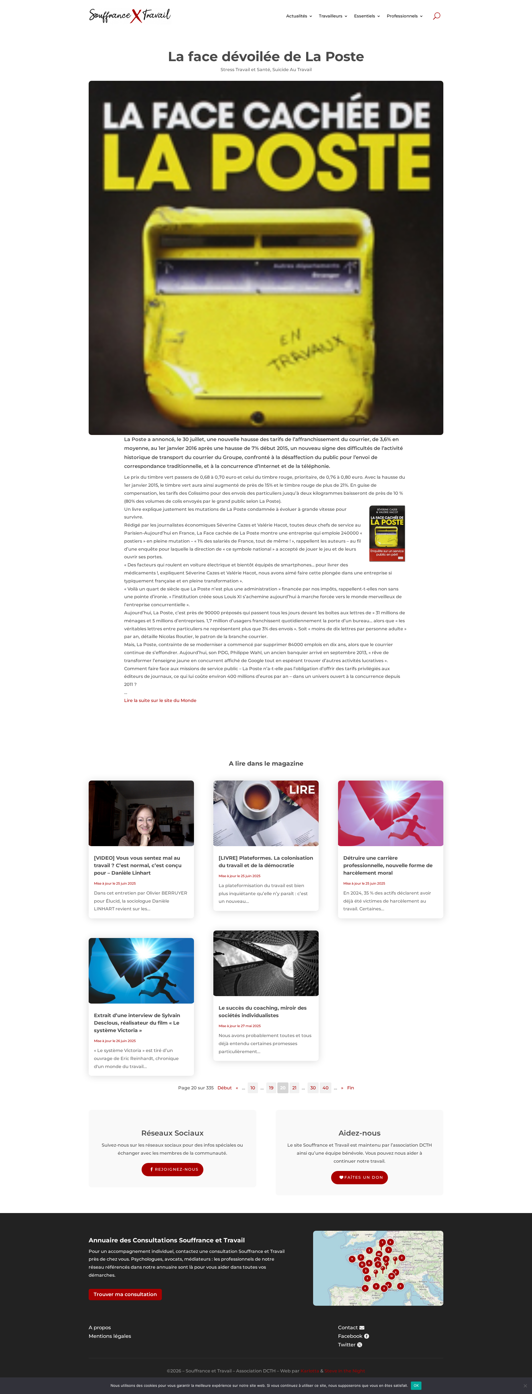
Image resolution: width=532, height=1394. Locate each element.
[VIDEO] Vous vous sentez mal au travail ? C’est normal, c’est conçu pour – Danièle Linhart (137, 865)
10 (252, 1087)
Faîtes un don (363, 1177)
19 (271, 1087)
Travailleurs (330, 16)
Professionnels (402, 16)
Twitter (346, 1345)
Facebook (350, 1336)
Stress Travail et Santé (245, 69)
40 (326, 1087)
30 (313, 1087)
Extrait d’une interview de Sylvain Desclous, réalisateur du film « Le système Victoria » (137, 1022)
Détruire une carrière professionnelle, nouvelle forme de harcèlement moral (388, 865)
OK (416, 1385)
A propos (100, 1328)
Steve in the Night (344, 1371)
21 (294, 1087)
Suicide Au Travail (292, 69)
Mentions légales (110, 1336)
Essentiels (364, 16)
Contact (348, 1328)
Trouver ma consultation (125, 1294)
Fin (350, 1087)
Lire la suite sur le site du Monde (160, 700)
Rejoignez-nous (177, 1169)
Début (225, 1087)
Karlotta (310, 1371)
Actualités (296, 16)
